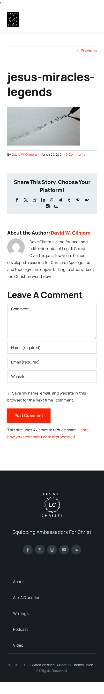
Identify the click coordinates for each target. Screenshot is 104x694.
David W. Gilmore (24, 154)
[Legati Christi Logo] (13, 13)
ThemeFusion (82, 664)
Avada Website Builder (49, 664)
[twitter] (40, 549)
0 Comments (75, 154)
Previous (89, 50)
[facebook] (28, 549)
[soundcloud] (76, 549)
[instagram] (52, 549)
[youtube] (64, 549)
